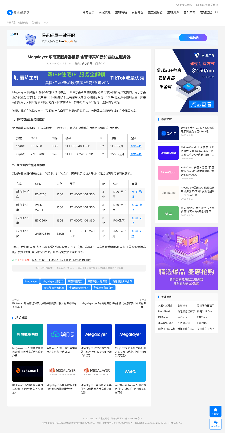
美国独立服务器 (205, 328)
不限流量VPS (185, 322)
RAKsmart (163, 317)
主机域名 (121, 12)
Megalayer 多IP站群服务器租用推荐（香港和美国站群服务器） (114, 305)
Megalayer (31, 281)
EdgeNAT (202, 322)
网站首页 (88, 12)
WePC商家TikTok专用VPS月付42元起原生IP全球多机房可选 (130, 389)
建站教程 (206, 12)
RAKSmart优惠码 (206, 317)
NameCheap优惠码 (207, 4)
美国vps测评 (165, 305)
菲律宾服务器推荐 (79, 287)
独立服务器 (155, 12)
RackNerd (164, 311)
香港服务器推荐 (186, 311)
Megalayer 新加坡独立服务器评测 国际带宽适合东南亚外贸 (27, 351)
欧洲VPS (182, 305)
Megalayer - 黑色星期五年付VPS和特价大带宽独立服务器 (96, 389)
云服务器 (137, 12)
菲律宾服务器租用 (103, 287)
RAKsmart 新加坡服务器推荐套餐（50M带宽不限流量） (27, 389)
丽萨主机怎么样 (166, 328)
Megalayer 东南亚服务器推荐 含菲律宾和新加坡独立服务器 (79, 57)
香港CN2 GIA (204, 311)
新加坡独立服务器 (186, 328)
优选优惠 (36, 22)
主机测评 (173, 12)
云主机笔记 (18, 12)
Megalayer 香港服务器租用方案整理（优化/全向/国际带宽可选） (130, 351)
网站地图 (115, 418)
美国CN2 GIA (165, 322)
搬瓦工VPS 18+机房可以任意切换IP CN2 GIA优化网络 (61, 259)
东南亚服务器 (75, 281)
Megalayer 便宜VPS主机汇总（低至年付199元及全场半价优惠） (96, 351)
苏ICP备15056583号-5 (131, 418)
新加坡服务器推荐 (122, 281)
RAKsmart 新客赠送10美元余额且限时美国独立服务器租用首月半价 (44, 305)
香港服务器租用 (205, 305)
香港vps (182, 317)
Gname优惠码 (184, 4)
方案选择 (136, 146)
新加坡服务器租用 (54, 287)
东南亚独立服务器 (97, 281)
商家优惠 (105, 12)
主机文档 (189, 12)
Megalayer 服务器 (53, 281)
